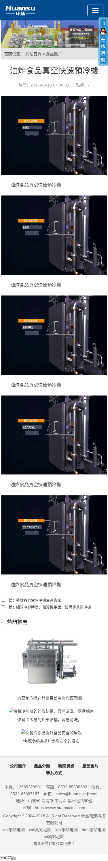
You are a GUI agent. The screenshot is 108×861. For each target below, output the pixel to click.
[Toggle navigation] (95, 10)
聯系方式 (54, 772)
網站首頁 (33, 53)
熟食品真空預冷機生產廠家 (38, 600)
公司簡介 (18, 766)
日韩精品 (8, 857)
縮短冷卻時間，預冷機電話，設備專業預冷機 (53, 607)
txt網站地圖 (54, 836)
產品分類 (42, 766)
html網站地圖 (94, 829)
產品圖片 (54, 53)
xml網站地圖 (13, 829)
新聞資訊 (66, 766)
